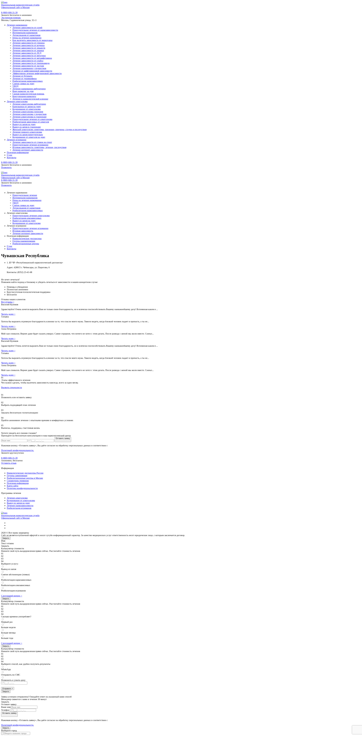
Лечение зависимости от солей (27, 27)
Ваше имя (6, 707)
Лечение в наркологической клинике (30, 99)
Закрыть (5, 538)
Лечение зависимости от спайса (27, 60)
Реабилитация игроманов (19, 508)
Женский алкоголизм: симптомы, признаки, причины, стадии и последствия (49, 129)
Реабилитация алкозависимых (26, 218)
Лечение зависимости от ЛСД (26, 53)
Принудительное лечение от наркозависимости (35, 30)
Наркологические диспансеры (27, 238)
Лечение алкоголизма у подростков (29, 114)
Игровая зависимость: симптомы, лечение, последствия (39, 147)
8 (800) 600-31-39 (9, 12)
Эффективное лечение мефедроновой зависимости (37, 73)
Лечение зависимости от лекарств (28, 48)
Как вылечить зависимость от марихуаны (32, 40)
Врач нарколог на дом (23, 91)
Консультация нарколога (24, 96)
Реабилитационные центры (25, 243)
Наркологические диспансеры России (25, 473)
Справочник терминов (18, 480)
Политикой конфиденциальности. (17, 450)
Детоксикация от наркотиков (26, 35)
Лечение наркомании (17, 25)
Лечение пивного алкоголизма (27, 132)
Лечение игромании (16, 139)
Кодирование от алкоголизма (26, 109)
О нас (9, 155)
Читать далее (8, 314)
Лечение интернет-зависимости (27, 150)
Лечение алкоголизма (17, 101)
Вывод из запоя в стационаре (26, 127)
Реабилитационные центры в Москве (25, 478)
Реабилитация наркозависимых (27, 81)
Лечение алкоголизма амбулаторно (29, 104)
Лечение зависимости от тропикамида (30, 63)
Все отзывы (7, 302)
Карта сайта (12, 486)
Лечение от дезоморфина (24, 78)
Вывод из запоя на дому (24, 124)
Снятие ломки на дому (23, 83)
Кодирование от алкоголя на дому (28, 137)
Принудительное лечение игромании (30, 145)
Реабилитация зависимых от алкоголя (30, 122)
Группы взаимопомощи (23, 241)
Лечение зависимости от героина (28, 43)
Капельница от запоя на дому (26, 106)
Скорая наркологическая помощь (28, 94)
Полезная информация (18, 152)
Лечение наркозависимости (20, 505)
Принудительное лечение (24, 195)
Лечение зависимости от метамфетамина (32, 58)
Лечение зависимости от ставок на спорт (32, 142)
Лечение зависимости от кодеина (28, 45)
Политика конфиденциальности (22, 488)
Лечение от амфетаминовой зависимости (32, 71)
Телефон (5, 710)
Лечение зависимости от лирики (28, 50)
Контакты (11, 157)
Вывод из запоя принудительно (27, 134)
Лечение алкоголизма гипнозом (27, 111)
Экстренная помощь (11, 17)
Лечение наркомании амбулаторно (29, 89)
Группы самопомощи (17, 475)
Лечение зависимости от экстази (28, 66)
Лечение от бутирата (22, 76)
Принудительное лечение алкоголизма (31, 215)
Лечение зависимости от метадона (29, 55)
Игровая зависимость (22, 231)
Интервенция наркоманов (24, 32)
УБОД (15, 86)
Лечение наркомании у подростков (29, 68)
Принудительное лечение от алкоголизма (32, 119)
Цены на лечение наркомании (26, 38)
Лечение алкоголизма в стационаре (29, 117)
